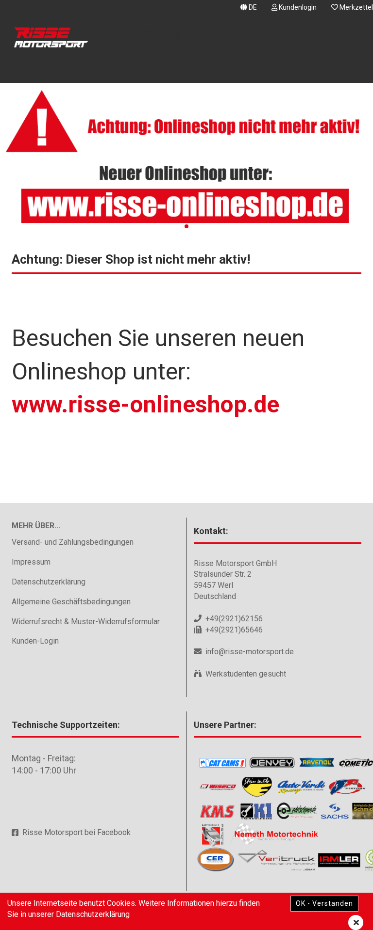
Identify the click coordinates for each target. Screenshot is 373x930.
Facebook (114, 832)
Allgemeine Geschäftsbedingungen (71, 601)
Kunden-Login (35, 641)
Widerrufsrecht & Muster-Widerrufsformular (86, 621)
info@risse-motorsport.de (249, 651)
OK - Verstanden (324, 903)
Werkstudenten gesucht (245, 673)
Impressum (31, 562)
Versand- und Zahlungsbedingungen (73, 542)
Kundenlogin (297, 7)
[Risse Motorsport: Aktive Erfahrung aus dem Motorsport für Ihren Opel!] (50, 39)
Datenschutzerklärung (48, 581)
